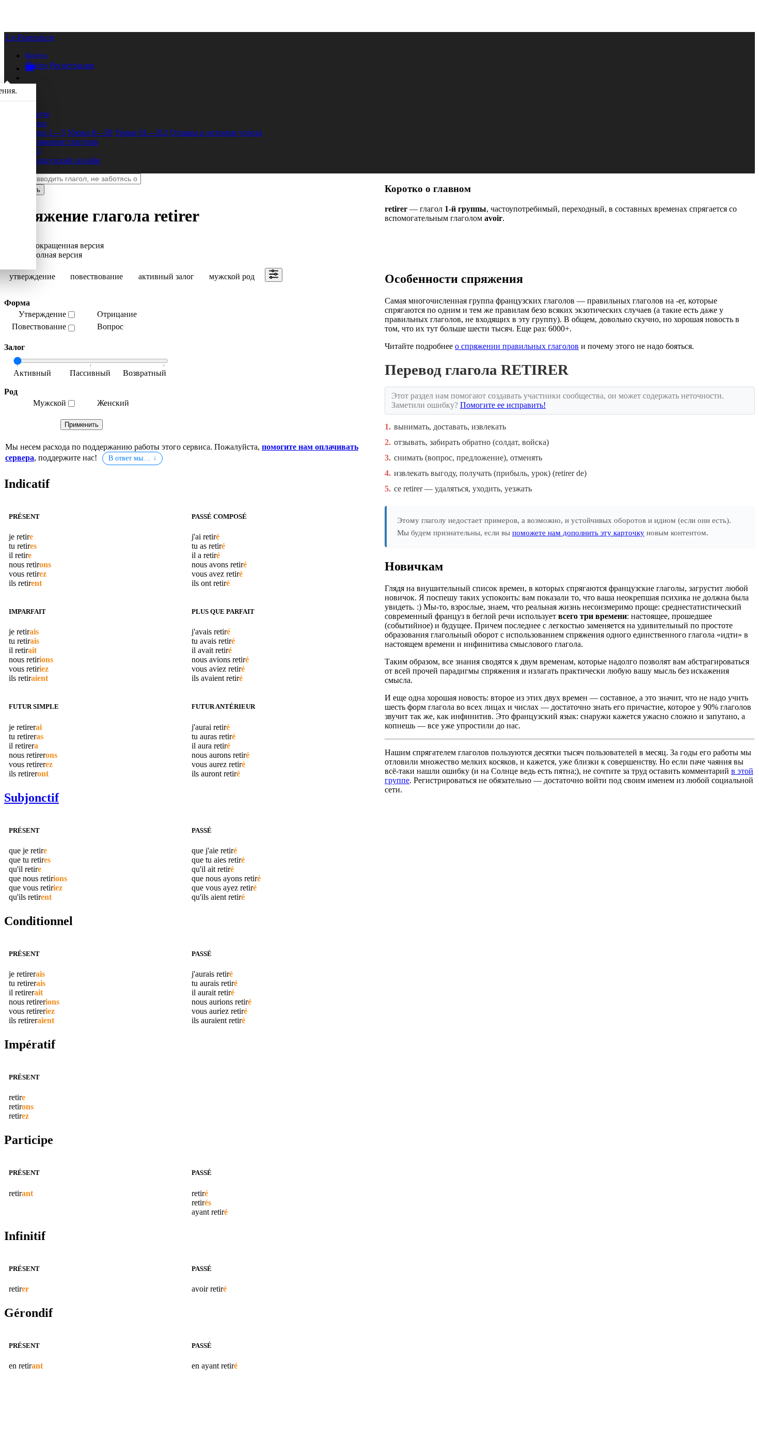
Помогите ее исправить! (503, 405)
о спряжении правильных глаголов (517, 346)
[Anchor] (52, 483)
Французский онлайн (63, 160)
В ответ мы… (129, 458)
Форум (37, 113)
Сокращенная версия (67, 245)
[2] (141, 374)
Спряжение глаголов (61, 141)
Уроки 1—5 (45, 132)
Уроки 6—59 (90, 132)
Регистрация (72, 65)
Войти (36, 65)
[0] (38, 374)
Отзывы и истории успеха (216, 132)
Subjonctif (31, 797)
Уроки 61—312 (141, 132)
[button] (36, 55)
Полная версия (56, 254)
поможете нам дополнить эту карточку (578, 532)
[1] (90, 374)
